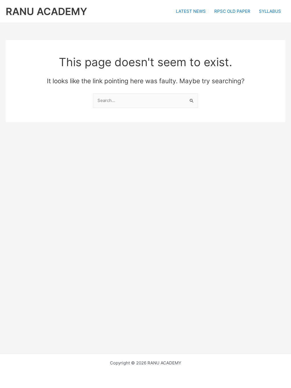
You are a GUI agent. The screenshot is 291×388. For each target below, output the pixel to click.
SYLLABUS (270, 11)
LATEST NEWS (191, 11)
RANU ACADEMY (46, 11)
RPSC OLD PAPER (232, 11)
